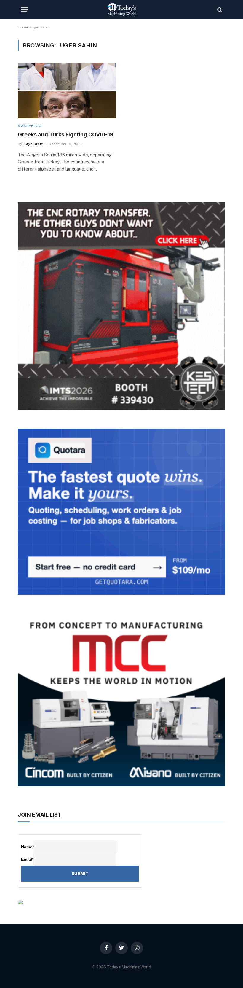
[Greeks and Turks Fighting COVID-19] (67, 90)
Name (27, 846)
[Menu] (24, 9)
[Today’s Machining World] (121, 9)
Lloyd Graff (33, 144)
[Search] (219, 9)
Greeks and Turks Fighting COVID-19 (65, 134)
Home (23, 27)
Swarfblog (29, 126)
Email (27, 859)
